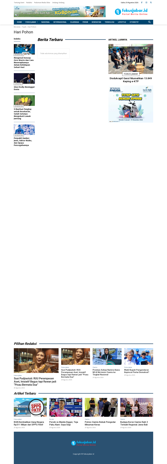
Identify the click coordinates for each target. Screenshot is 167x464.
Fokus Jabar (131, 73)
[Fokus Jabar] (131, 11)
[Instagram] (146, 2)
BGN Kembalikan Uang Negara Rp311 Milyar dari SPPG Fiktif (29, 423)
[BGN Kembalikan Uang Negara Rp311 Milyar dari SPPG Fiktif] (30, 407)
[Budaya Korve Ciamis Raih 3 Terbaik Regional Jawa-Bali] (136, 407)
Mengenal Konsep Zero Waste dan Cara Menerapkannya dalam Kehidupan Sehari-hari (24, 62)
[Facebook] (141, 2)
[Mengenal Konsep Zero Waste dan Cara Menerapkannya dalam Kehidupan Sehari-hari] (24, 49)
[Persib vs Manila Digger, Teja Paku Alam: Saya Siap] (65, 407)
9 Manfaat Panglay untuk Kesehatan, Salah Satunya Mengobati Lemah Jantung (22, 114)
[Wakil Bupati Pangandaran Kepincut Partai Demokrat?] (138, 356)
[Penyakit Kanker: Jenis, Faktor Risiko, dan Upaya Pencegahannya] (24, 129)
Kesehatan (19, 55)
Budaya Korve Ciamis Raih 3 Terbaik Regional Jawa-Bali (134, 423)
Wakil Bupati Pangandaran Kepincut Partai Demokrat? (136, 371)
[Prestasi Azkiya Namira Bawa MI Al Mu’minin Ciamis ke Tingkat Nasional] (107, 356)
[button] (149, 22)
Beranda (17, 27)
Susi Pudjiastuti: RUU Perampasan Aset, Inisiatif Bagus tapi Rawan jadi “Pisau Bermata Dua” (35, 381)
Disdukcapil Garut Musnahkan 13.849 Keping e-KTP (131, 80)
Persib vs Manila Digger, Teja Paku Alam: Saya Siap (63, 423)
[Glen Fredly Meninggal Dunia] (24, 78)
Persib (51, 419)
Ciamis (95, 367)
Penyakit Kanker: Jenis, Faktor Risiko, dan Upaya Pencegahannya (23, 141)
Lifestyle (18, 84)
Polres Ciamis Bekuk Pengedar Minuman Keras (100, 423)
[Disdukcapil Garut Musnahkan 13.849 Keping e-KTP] (130, 59)
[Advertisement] (130, 231)
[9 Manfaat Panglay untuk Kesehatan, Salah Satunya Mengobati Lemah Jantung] (24, 100)
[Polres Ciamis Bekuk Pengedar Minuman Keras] (101, 407)
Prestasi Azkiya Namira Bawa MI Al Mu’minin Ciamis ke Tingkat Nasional (106, 372)
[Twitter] (151, 2)
